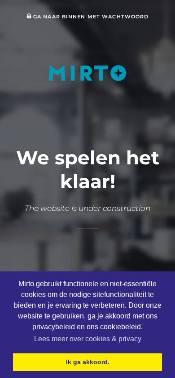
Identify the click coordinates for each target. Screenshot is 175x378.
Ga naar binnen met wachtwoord (90, 16)
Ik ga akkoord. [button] (87, 361)
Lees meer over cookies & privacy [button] (87, 339)
